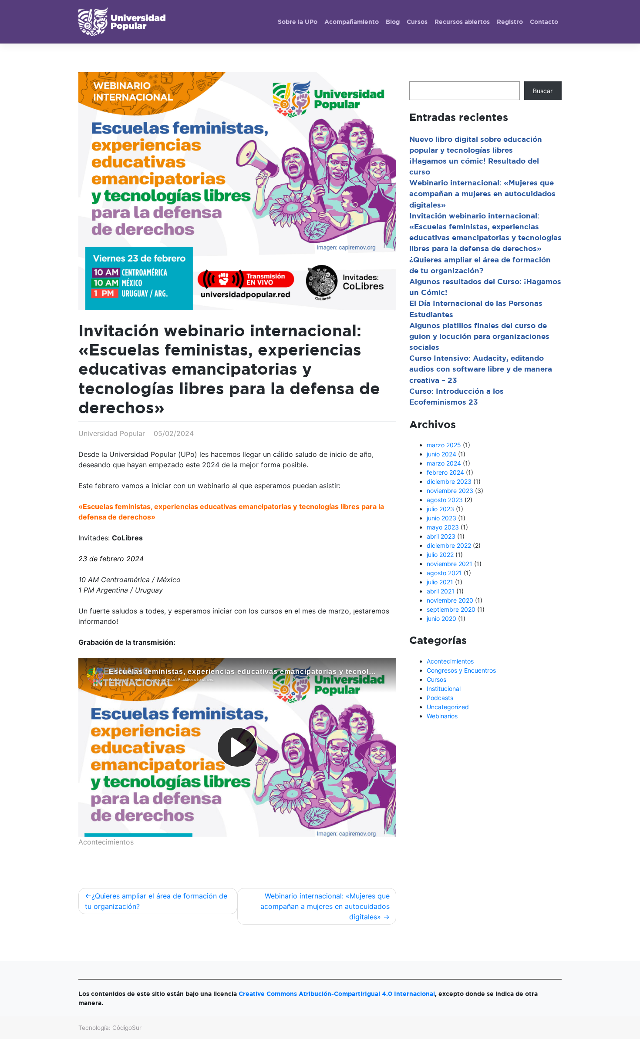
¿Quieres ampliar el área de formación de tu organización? (156, 901)
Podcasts (440, 697)
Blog (393, 21)
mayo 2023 (443, 527)
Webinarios (442, 716)
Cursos (417, 21)
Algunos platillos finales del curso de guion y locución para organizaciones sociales (479, 336)
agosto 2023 (445, 499)
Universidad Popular (111, 433)
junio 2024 (441, 454)
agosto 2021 (444, 572)
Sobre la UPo (297, 21)
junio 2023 (441, 518)
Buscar (542, 90)
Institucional (444, 688)
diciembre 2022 (449, 545)
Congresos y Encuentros (461, 670)
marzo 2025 (444, 445)
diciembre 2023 (449, 481)
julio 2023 (440, 509)
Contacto (544, 21)
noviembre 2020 (450, 600)
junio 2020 (441, 618)
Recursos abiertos (462, 21)
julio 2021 (440, 582)
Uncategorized (448, 707)
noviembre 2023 (450, 490)
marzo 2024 (444, 463)
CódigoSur (126, 1027)
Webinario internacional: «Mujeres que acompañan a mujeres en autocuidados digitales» (325, 906)
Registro (510, 21)
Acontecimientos (106, 842)
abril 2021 (441, 591)
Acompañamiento (351, 21)
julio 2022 (440, 554)
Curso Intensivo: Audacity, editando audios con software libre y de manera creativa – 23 (480, 369)
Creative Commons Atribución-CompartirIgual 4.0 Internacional (337, 993)
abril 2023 (441, 536)
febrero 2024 (445, 472)
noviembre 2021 (449, 563)
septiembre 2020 (451, 609)
